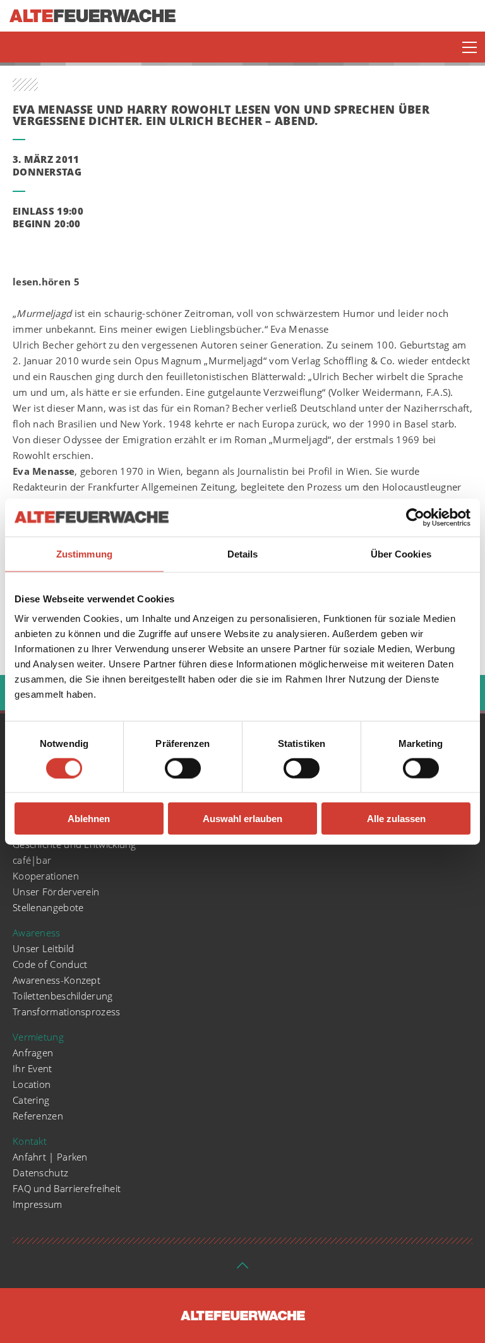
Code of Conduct (50, 964)
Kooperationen (46, 875)
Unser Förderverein (56, 891)
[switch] (183, 768)
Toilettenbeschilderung (63, 995)
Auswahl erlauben (242, 818)
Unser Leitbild (43, 948)
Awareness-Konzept (56, 980)
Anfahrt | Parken (50, 1156)
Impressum (38, 1204)
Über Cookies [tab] (401, 553)
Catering (31, 1100)
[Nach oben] (242, 1269)
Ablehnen (89, 818)
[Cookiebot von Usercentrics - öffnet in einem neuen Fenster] (415, 517)
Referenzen (38, 1115)
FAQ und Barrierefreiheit (67, 1188)
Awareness (37, 932)
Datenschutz (40, 1172)
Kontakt (30, 1141)
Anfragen (33, 1052)
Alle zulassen (396, 818)
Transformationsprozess (67, 1011)
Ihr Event (32, 1068)
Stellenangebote (48, 907)
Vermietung (38, 1036)
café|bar (32, 860)
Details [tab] (242, 553)
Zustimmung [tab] (84, 553)
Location (32, 1084)
